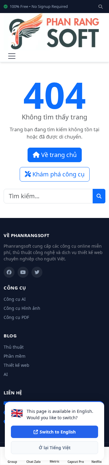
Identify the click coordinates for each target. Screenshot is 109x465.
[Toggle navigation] (12, 56)
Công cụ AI (15, 299)
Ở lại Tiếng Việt (55, 447)
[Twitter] (36, 272)
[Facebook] (9, 272)
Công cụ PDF (16, 317)
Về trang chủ (58, 155)
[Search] (100, 6)
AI (6, 374)
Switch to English (58, 432)
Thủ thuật (14, 347)
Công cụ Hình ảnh (22, 308)
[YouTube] (23, 272)
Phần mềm (14, 356)
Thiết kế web (16, 365)
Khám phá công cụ (57, 174)
